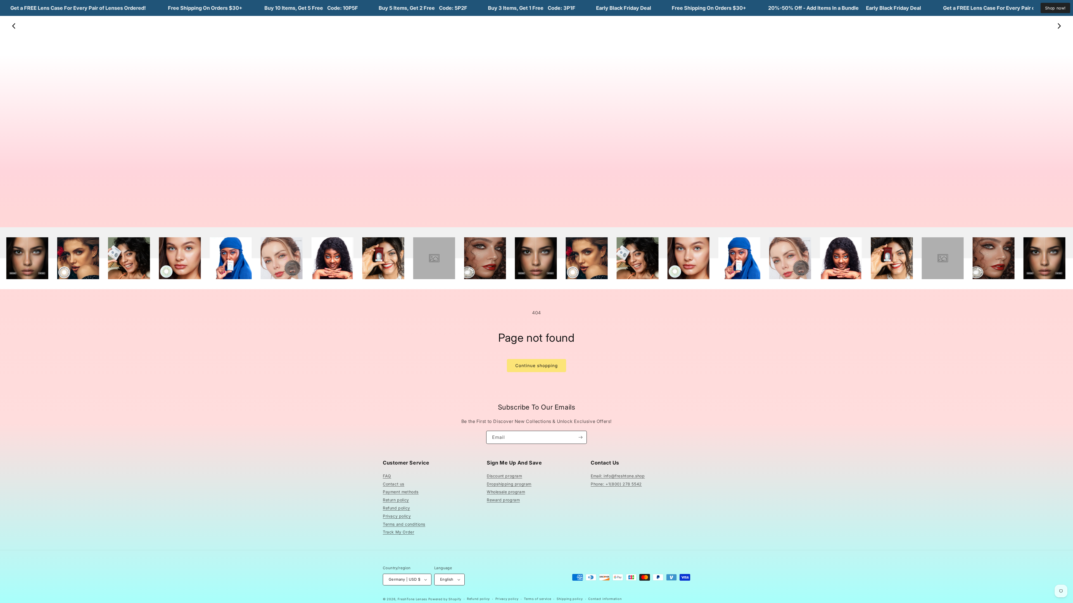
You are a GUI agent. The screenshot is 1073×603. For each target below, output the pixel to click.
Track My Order (398, 532)
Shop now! (1055, 8)
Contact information (605, 599)
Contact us (393, 484)
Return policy (396, 499)
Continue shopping (536, 365)
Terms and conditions (404, 524)
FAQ (387, 475)
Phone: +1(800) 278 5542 (616, 484)
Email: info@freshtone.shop (618, 475)
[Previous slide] (14, 26)
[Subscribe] (580, 437)
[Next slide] (1059, 26)
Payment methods (401, 491)
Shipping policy (570, 599)
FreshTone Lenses (412, 599)
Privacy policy (397, 516)
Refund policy (396, 508)
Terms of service (537, 599)
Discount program (504, 475)
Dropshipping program (509, 484)
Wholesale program (506, 491)
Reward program (503, 499)
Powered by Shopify (445, 599)
